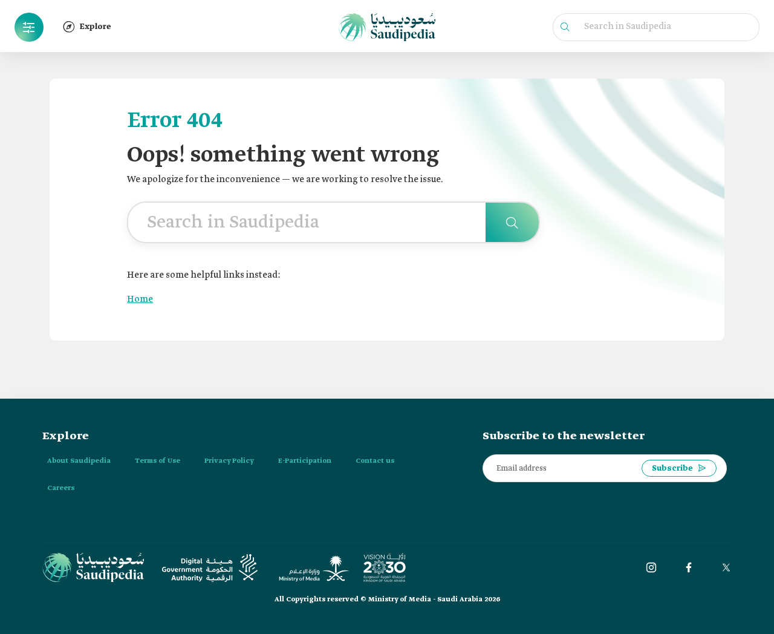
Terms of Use (157, 461)
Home (140, 299)
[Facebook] (688, 567)
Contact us (375, 461)
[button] (29, 27)
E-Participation (304, 461)
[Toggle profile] (29, 27)
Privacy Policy (229, 461)
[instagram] (651, 567)
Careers (60, 488)
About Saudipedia (79, 461)
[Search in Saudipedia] (512, 222)
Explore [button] (95, 27)
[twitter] (726, 567)
